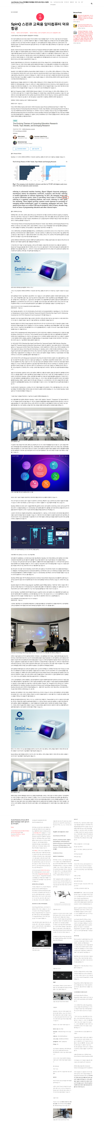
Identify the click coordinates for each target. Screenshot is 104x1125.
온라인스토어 (50, 32)
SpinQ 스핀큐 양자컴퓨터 (22, 32)
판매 (59, 32)
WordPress (18, 834)
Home (12, 827)
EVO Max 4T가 (37, 832)
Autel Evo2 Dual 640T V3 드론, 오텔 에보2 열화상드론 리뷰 (85, 25)
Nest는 (36, 850)
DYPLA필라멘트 (53, 4)
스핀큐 (39, 32)
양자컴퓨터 (43, 32)
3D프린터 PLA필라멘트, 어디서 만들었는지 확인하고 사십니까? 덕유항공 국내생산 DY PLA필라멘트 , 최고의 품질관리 (83, 17)
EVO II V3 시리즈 (45, 870)
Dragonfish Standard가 (43, 873)
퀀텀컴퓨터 (55, 32)
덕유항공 (13, 32)
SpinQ (31, 32)
